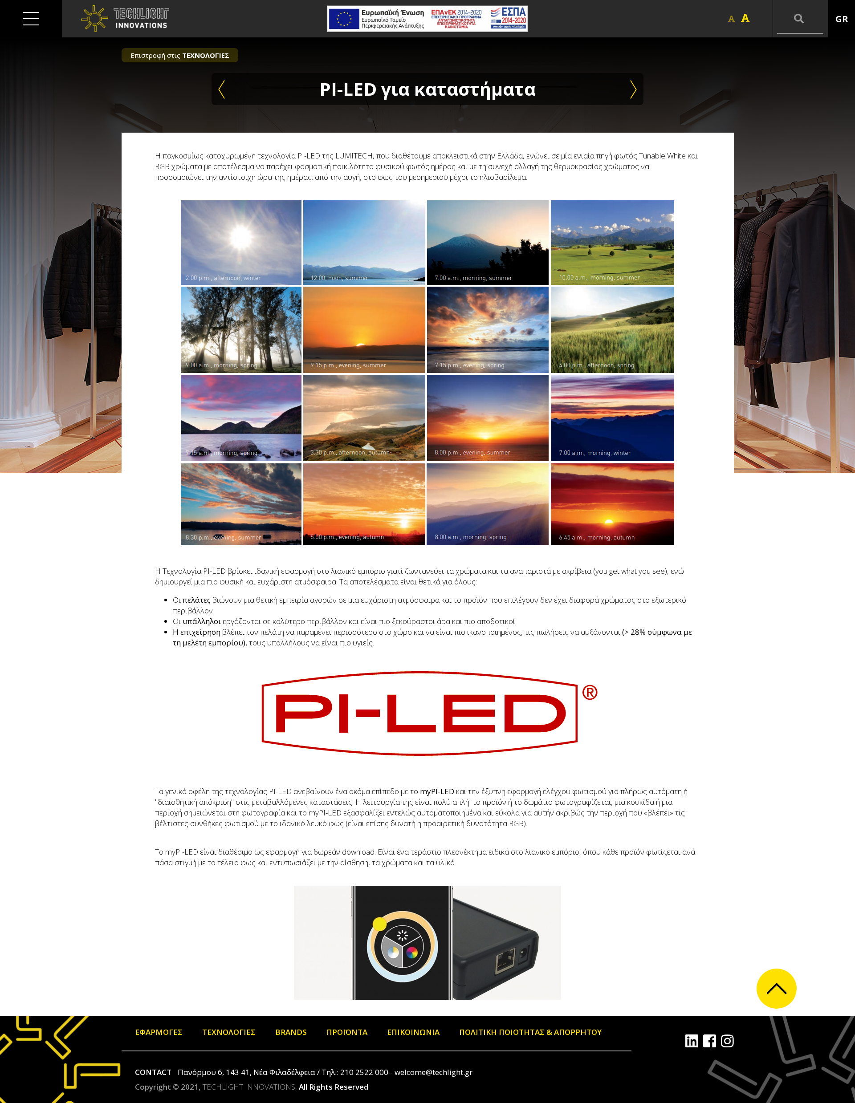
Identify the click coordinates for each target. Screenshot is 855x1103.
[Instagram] (727, 1041)
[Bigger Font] (745, 18)
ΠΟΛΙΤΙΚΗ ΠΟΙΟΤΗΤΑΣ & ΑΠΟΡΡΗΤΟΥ (530, 1032)
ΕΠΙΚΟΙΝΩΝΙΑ (413, 1032)
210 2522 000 (364, 1072)
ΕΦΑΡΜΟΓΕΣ (159, 1032)
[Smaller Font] (731, 19)
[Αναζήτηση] (800, 18)
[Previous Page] (221, 89)
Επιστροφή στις (179, 55)
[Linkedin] (691, 1041)
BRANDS (291, 1032)
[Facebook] (709, 1041)
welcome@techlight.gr (433, 1072)
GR (841, 19)
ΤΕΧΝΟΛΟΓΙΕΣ (229, 1032)
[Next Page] (633, 89)
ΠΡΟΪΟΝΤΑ (346, 1032)
